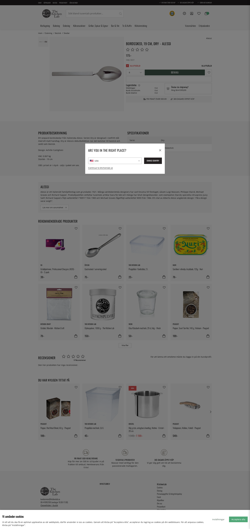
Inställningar (218, 519)
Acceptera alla (238, 519)
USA (97, 160)
